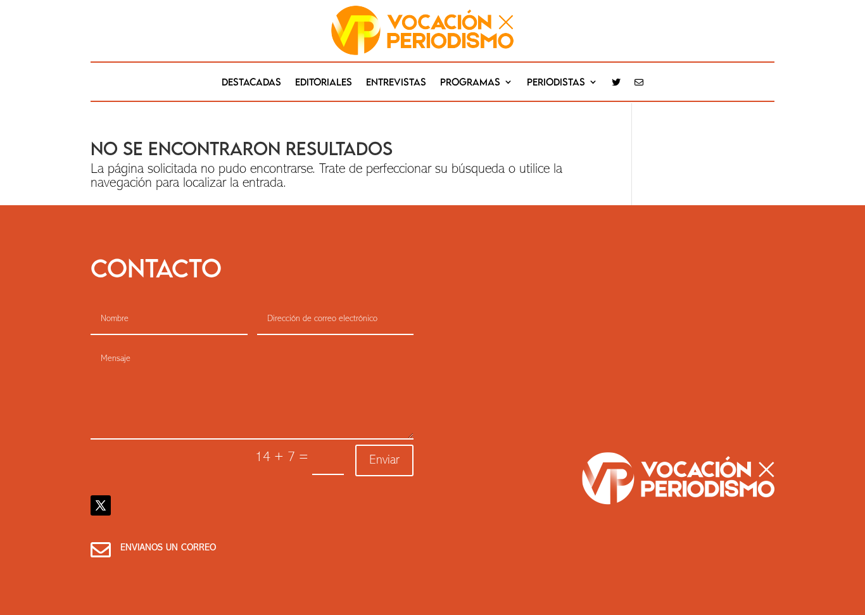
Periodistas (556, 82)
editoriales (323, 82)
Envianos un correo (168, 548)
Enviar (384, 460)
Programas (470, 82)
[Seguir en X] (101, 505)
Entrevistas (396, 82)
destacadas (251, 82)
